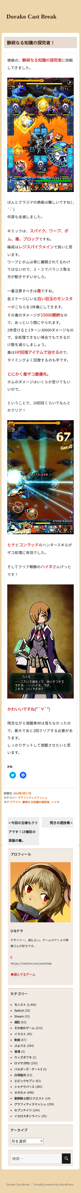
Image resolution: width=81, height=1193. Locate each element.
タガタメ (20, 1092)
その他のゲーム (24, 1028)
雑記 (17, 1022)
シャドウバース (24, 1087)
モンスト (20, 1004)
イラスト (20, 1034)
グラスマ (15, 802)
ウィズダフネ (23, 1057)
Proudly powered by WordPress (54, 1184)
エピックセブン (24, 1081)
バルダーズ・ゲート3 (28, 1069)
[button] (40, 135)
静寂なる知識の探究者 (35, 802)
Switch (19, 1010)
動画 (17, 1040)
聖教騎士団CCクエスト (29, 1098)
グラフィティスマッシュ (32, 797)
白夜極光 (20, 1075)
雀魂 (17, 1051)
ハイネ (55, 802)
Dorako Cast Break (31, 16)
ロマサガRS (22, 1063)
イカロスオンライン (27, 1116)
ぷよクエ (20, 1046)
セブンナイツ (23, 1110)
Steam (19, 1016)
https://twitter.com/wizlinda (31, 963)
